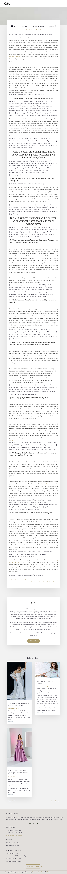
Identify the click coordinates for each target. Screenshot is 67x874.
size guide (44, 484)
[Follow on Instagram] (30, 823)
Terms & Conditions (38, 872)
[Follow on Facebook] (33, 823)
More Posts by (33, 641)
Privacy (48, 872)
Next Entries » (55, 801)
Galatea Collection (15, 56)
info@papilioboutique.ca (14, 835)
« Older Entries (11, 801)
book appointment (33, 866)
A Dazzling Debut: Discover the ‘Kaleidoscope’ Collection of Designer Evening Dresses (18, 772)
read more (11, 721)
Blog (17, 708)
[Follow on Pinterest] (37, 823)
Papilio (30, 29)
